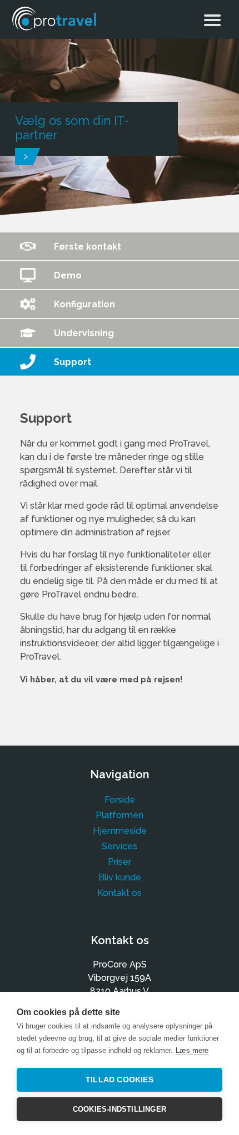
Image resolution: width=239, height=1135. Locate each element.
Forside (119, 799)
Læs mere (192, 1050)
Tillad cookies (119, 1080)
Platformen (119, 815)
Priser (119, 862)
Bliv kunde (119, 877)
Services (119, 846)
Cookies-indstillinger (119, 1109)
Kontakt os (119, 893)
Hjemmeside (120, 830)
